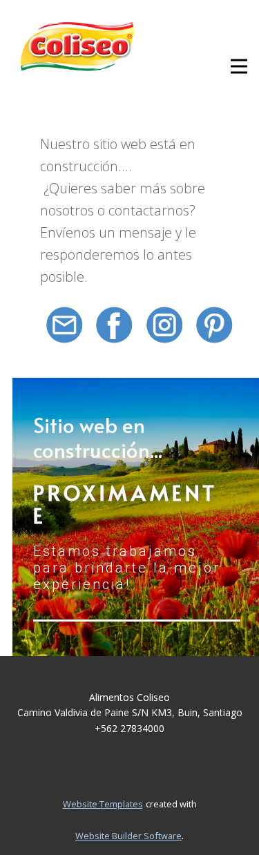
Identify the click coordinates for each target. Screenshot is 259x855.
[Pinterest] (214, 325)
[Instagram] (164, 325)
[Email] (64, 325)
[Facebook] (114, 325)
